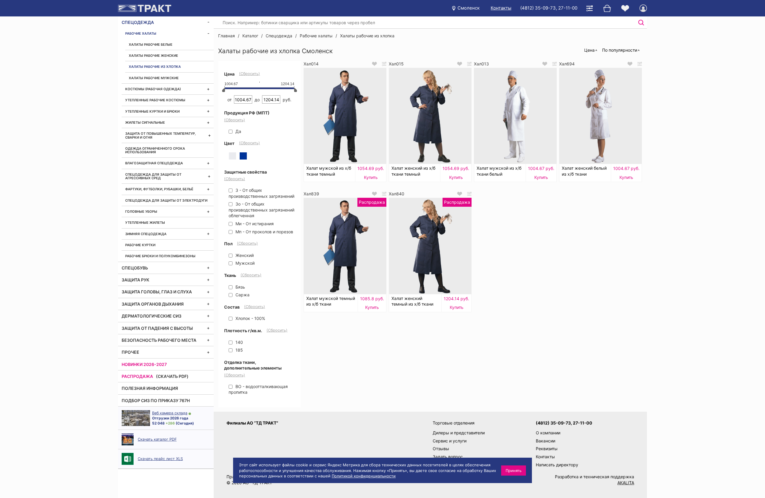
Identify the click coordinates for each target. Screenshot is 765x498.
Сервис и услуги (449, 440)
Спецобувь (135, 267)
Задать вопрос (448, 456)
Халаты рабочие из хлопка (155, 67)
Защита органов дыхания (153, 304)
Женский (244, 255)
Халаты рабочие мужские (154, 78)
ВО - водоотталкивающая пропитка (258, 389)
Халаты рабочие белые (150, 44)
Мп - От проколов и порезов (263, 231)
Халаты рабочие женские (153, 55)
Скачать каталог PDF (157, 439)
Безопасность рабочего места (159, 340)
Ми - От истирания (254, 223)
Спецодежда (138, 22)
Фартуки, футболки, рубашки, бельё (159, 189)
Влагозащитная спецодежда (154, 163)
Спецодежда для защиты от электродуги (166, 200)
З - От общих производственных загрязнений (261, 193)
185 (238, 350)
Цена (589, 50)
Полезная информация (150, 388)
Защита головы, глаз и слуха (157, 291)
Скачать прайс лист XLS (160, 458)
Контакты (501, 8)
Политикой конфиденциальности (364, 476)
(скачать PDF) (172, 376)
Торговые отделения (454, 422)
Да (237, 131)
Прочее (130, 352)
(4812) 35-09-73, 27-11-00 (548, 8)
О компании (548, 432)
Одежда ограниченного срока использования (155, 150)
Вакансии (545, 440)
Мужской (244, 263)
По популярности (619, 50)
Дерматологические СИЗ (151, 315)
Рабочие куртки (140, 245)
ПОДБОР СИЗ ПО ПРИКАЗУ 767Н (156, 400)
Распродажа (137, 376)
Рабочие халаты (140, 33)
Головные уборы (141, 211)
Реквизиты (547, 448)
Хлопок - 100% (249, 318)
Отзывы (441, 448)
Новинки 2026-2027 (144, 364)
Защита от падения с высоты (157, 328)
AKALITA (625, 482)
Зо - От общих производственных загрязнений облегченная (261, 209)
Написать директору (557, 464)
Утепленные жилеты (145, 222)
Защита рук (135, 279)
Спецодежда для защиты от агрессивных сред (153, 176)
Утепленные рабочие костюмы (155, 100)
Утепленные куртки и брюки (152, 111)
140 (238, 342)
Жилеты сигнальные (145, 122)
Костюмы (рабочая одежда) (153, 89)
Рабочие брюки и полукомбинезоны (160, 256)
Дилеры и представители (459, 432)
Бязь (239, 286)
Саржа (242, 294)
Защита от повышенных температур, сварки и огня (160, 135)
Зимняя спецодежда (145, 234)
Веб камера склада (169, 413)
